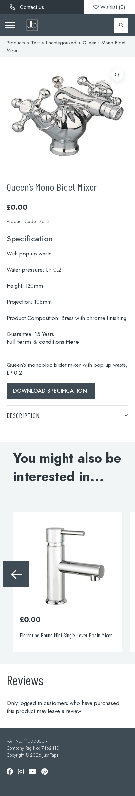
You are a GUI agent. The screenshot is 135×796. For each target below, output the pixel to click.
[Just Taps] (32, 25)
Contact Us (31, 7)
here (72, 342)
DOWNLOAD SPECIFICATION (50, 391)
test (35, 42)
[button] (117, 75)
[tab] (67, 415)
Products (16, 42)
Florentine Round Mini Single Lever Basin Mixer (66, 635)
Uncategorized (61, 42)
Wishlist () (112, 7)
